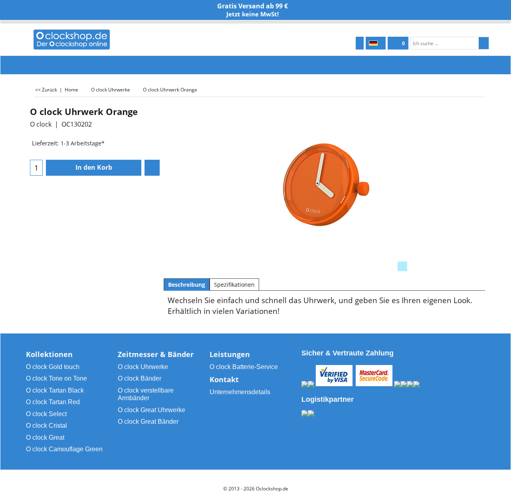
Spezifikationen (234, 284)
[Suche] (484, 43)
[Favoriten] (152, 167)
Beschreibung (186, 284)
